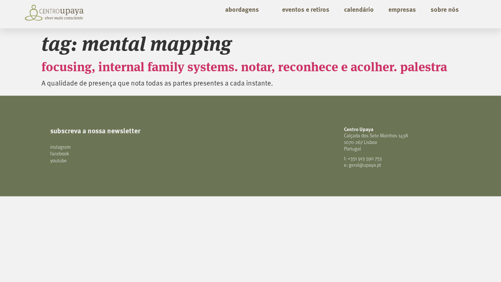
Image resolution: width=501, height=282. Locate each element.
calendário (359, 9)
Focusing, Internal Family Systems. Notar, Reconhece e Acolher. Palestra (244, 66)
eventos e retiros (305, 9)
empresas (402, 9)
